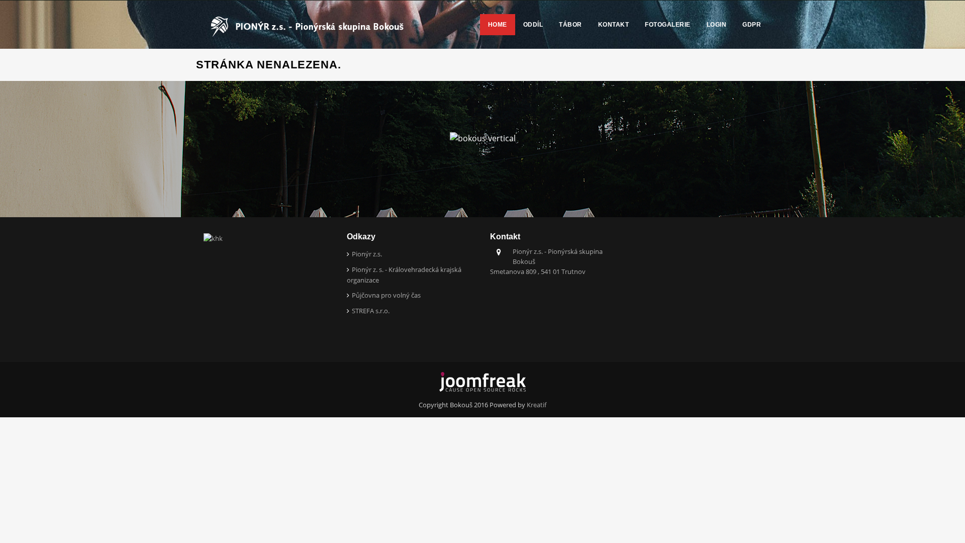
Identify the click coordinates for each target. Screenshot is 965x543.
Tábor (570, 24)
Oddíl (533, 24)
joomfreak (482, 382)
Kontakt (613, 24)
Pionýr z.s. (367, 253)
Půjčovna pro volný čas (386, 295)
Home (497, 24)
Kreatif (536, 404)
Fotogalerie (668, 24)
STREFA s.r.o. (371, 310)
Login (717, 24)
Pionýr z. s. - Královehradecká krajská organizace (404, 275)
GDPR (751, 24)
